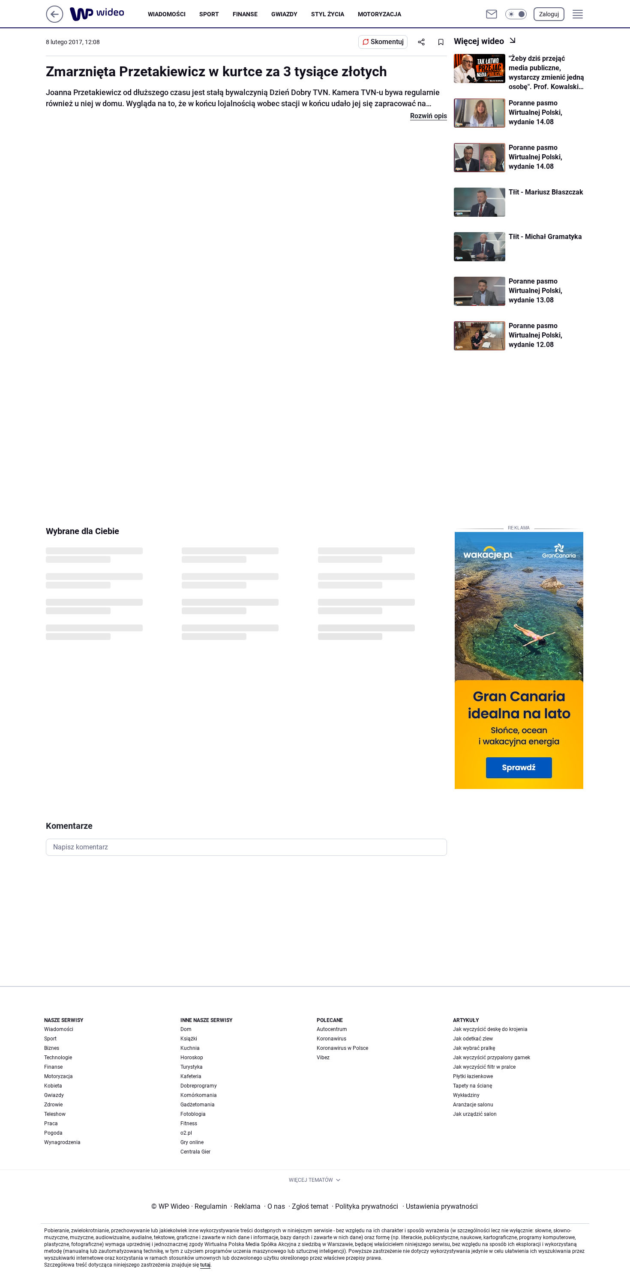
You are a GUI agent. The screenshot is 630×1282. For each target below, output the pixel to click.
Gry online (192, 1142)
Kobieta (53, 1086)
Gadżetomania (197, 1105)
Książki (188, 1039)
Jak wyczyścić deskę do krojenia (490, 1029)
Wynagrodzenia (62, 1142)
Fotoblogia (193, 1114)
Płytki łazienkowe (473, 1076)
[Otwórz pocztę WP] (491, 14)
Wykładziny (466, 1095)
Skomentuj (387, 42)
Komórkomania (198, 1095)
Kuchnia (190, 1048)
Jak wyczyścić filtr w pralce (484, 1067)
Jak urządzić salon (475, 1114)
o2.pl (186, 1133)
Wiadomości (167, 14)
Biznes (51, 1048)
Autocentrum (332, 1029)
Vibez (323, 1058)
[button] (516, 14)
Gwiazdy (284, 14)
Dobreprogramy (198, 1086)
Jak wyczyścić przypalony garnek (491, 1058)
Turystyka (191, 1067)
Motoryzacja (379, 14)
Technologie (58, 1058)
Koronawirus (331, 1039)
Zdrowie (53, 1105)
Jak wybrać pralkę (474, 1048)
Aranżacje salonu (473, 1105)
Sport (209, 14)
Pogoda (53, 1133)
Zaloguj (549, 14)
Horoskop (191, 1058)
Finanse (245, 14)
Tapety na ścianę (472, 1086)
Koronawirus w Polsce (342, 1048)
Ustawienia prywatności (440, 1206)
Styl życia (327, 14)
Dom (186, 1029)
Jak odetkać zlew (473, 1039)
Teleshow (55, 1114)
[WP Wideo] (109, 14)
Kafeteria (190, 1076)
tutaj (205, 1265)
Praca (51, 1124)
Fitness (188, 1124)
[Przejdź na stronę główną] (54, 20)
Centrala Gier (195, 1152)
